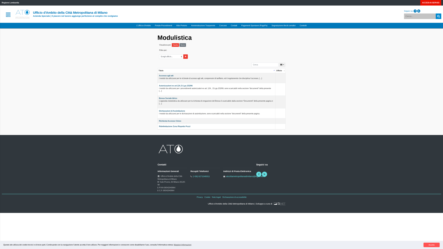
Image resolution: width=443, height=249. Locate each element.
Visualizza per (165, 45)
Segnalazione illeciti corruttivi (284, 26)
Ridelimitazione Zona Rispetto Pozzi (174, 126)
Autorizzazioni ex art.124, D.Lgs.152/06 (176, 86)
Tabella (175, 45)
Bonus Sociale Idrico (168, 98)
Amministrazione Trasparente (203, 26)
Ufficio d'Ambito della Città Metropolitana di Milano (70, 12)
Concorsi (223, 26)
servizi (430, 3)
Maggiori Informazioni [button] (182, 245)
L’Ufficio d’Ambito (143, 26)
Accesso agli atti (166, 76)
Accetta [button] (432, 245)
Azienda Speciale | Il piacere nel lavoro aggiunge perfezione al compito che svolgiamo (75, 16)
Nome (183, 45)
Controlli (303, 26)
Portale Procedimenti (163, 26)
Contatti (234, 26)
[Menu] (8, 14)
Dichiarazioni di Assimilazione (172, 111)
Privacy (200, 197)
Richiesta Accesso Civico (170, 121)
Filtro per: (163, 50)
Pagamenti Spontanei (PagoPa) (254, 26)
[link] (22, 14)
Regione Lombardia (10, 3)
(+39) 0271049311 (201, 176)
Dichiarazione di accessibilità (234, 197)
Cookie (207, 197)
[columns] (282, 65)
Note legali (216, 197)
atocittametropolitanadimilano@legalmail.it (245, 176)
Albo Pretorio (181, 26)
